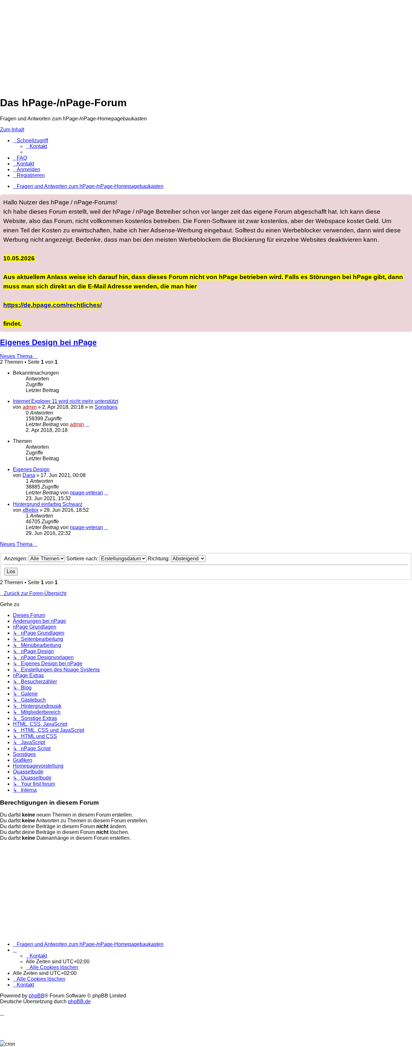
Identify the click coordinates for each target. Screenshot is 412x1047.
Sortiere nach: (82, 558)
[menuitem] (36, 146)
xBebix (30, 510)
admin (30, 407)
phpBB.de (79, 1001)
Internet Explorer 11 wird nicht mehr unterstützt (65, 401)
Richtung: (159, 558)
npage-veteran (86, 492)
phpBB (36, 995)
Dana (29, 475)
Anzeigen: (16, 558)
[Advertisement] (193, 45)
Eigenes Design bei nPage (48, 342)
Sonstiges (106, 407)
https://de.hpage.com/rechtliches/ (52, 304)
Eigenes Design (31, 469)
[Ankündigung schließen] (407, 199)
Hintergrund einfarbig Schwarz (47, 504)
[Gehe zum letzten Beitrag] (87, 424)
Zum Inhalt (12, 129)
